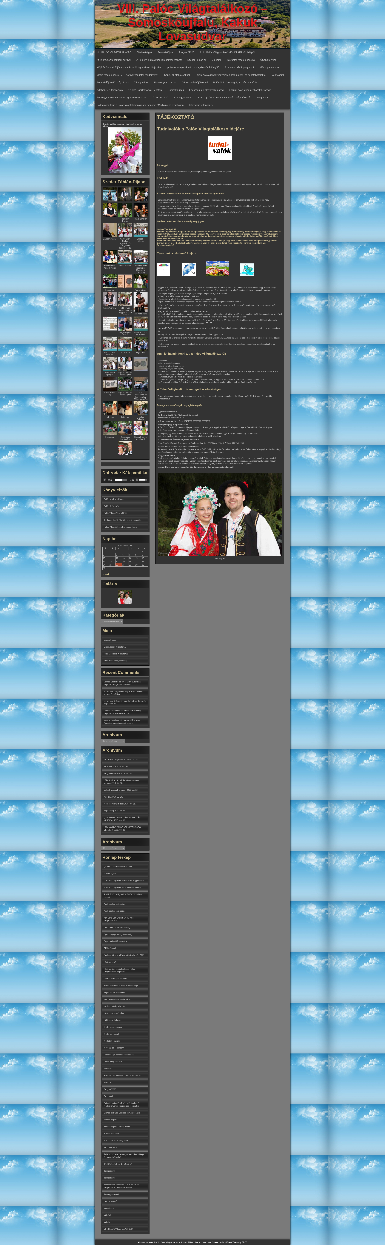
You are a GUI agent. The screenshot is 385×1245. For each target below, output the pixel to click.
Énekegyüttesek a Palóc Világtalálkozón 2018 (121, 97)
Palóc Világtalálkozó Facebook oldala (120, 527)
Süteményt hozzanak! (164, 82)
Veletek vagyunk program (115, 790)
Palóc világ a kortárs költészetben (119, 1055)
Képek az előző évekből (177, 75)
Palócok (107, 1082)
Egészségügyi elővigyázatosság (206, 90)
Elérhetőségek (144, 52)
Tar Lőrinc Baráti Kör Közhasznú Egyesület (123, 520)
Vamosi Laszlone (111, 711)
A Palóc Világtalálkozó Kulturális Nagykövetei (124, 880)
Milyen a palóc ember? (114, 1048)
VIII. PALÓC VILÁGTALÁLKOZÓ (114, 52)
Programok (262, 97)
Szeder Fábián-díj (196, 60)
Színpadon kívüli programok (239, 67)
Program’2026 (186, 52)
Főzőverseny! (110, 962)
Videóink (216, 60)
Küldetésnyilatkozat (112, 1020)
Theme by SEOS (240, 1242)
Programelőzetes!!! (112, 773)
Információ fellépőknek (201, 105)
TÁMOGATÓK (110, 766)
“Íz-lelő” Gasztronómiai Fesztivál (114, 60)
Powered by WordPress (221, 1242)
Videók (107, 1222)
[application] (125, 480)
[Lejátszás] (104, 479)
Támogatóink (141, 82)
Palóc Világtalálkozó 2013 (115, 513)
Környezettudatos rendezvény (141, 75)
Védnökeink (278, 75)
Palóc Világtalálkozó (113, 1062)
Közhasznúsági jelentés (114, 1006)
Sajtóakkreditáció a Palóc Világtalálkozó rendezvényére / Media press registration (140, 105)
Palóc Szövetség (111, 506)
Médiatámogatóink (112, 1041)
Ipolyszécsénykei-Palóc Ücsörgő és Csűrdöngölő (193, 67)
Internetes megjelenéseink (241, 60)
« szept (105, 574)
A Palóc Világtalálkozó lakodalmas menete (159, 60)
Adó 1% (107, 797)
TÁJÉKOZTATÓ (159, 97)
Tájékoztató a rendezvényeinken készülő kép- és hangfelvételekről (230, 75)
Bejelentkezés (110, 640)
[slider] (121, 480)
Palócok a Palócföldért (114, 499)
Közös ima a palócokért (114, 1013)
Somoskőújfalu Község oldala (113, 82)
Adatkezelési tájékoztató (195, 82)
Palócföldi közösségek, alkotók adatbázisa (236, 82)
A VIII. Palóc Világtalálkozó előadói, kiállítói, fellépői (227, 52)
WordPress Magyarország (115, 661)
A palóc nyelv (110, 873)
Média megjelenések (108, 75)
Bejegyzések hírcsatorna (115, 647)
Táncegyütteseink (183, 97)
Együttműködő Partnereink (115, 941)
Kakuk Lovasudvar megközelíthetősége (250, 90)
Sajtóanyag (109, 811)
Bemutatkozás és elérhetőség (117, 927)
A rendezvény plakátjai (114, 804)
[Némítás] (137, 479)
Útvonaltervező (268, 60)
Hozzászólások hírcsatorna (116, 654)
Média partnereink (269, 67)
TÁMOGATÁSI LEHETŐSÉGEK (118, 1164)
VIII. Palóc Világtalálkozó (115, 759)
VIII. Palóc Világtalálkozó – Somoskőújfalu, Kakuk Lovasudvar (192, 22)
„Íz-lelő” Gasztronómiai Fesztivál (118, 867)
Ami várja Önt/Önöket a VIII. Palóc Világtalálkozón (224, 97)
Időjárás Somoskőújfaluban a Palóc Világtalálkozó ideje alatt (129, 67)
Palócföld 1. (109, 1068)
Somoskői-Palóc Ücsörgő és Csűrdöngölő (122, 1113)
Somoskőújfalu (166, 52)
